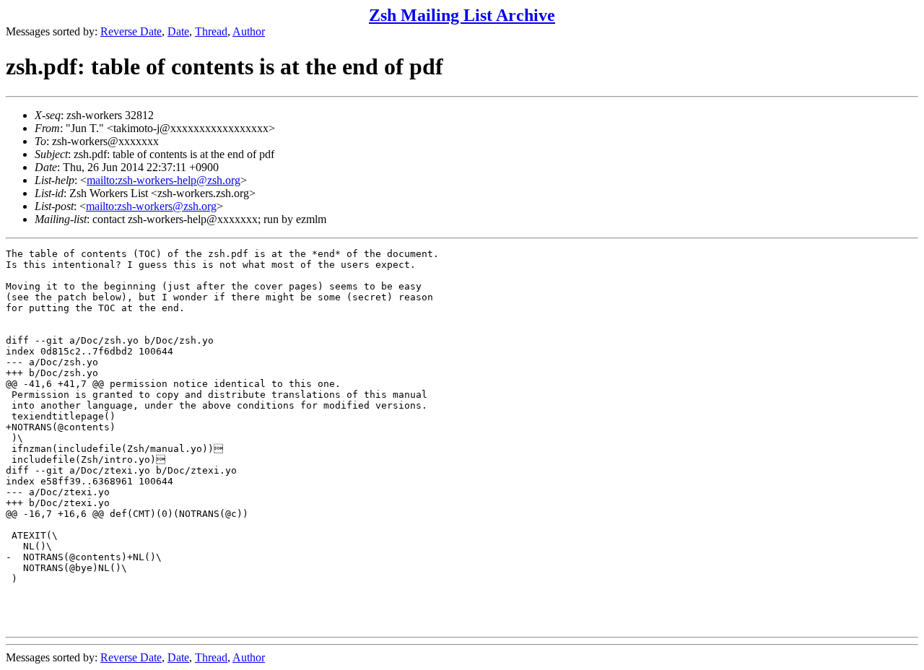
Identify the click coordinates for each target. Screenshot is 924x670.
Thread (211, 31)
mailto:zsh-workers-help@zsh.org (163, 180)
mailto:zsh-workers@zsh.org (151, 206)
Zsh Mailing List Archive (462, 15)
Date (178, 31)
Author (248, 31)
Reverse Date (131, 31)
